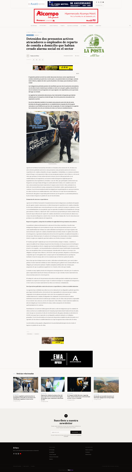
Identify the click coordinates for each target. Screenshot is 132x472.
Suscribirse (75, 432)
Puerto (62, 25)
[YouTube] (103, 2)
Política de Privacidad (17, 466)
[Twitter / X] (37, 60)
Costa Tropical (54, 25)
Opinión (91, 25)
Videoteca (98, 25)
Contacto (87, 452)
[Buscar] (130, 26)
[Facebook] (96, 2)
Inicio (29, 32)
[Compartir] (40, 60)
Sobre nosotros (89, 449)
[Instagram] (101, 2)
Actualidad (43, 25)
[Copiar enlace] (43, 60)
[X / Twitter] (98, 2)
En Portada (34, 25)
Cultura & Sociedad (72, 25)
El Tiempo (83, 25)
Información (99, 5)
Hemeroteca (88, 454)
